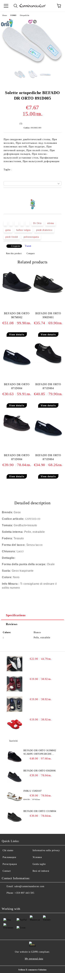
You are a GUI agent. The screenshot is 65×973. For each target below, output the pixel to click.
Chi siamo (8, 850)
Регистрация (10, 864)
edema (50, 223)
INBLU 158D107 (32, 791)
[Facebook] (6, 900)
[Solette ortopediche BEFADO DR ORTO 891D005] (32, 65)
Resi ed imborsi (41, 871)
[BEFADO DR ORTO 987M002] (17, 293)
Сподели (15, 246)
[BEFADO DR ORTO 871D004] (17, 371)
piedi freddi (11, 237)
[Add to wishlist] (58, 194)
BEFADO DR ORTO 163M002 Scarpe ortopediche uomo (39, 752)
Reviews (12, 624)
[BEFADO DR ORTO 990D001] (48, 292)
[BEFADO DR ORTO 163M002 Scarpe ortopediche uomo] (14, 756)
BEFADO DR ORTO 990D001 (48, 315)
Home (4, 15)
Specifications (16, 615)
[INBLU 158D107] (14, 797)
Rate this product (13, 253)
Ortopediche (24, 15)
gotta (8, 230)
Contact (7, 871)
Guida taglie (39, 864)
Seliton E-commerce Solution (32, 970)
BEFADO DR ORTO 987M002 (17, 315)
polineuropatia (31, 237)
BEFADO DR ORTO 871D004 (17, 386)
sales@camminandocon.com (29, 886)
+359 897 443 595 (24, 893)
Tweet (28, 246)
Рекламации (9, 857)
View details (16, 334)
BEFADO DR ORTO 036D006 (39, 770)
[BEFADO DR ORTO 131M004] (14, 817)
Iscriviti (13, 741)
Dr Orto (37, 223)
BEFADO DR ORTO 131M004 (39, 811)
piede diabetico (44, 230)
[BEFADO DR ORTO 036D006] (14, 777)
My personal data (34, 958)
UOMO (13, 15)
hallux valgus (23, 230)
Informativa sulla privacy (46, 850)
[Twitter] (14, 900)
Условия (37, 857)
